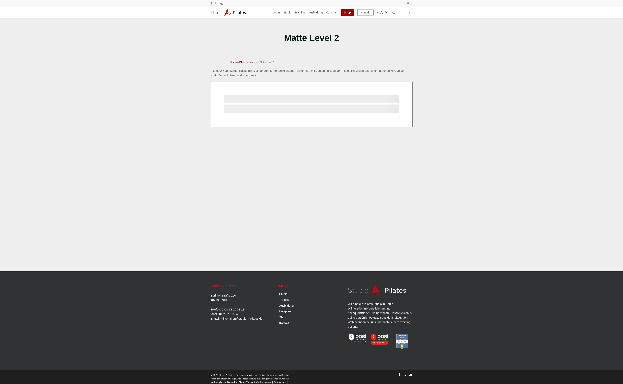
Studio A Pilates (238, 62)
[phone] (216, 3)
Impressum (266, 382)
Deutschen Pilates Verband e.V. (243, 382)
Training (284, 299)
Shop (282, 317)
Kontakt (284, 323)
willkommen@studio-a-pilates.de (241, 318)
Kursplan (285, 311)
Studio (283, 294)
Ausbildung (286, 305)
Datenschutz (280, 382)
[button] (7, 377)
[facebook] (211, 3)
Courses (253, 62)
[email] (221, 3)
